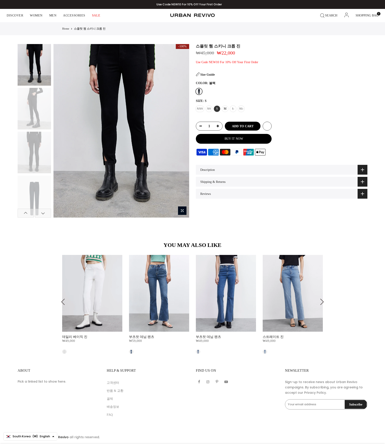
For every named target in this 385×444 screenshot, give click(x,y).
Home (65, 28)
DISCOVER (15, 15)
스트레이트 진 (273, 337)
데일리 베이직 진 (74, 337)
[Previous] (60, 131)
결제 (110, 398)
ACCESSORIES (74, 15)
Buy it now (234, 138)
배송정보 (113, 406)
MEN (53, 15)
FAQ (110, 414)
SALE (96, 15)
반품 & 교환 (115, 390)
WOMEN (36, 15)
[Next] (181, 131)
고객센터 (113, 382)
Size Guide (207, 74)
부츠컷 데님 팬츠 (141, 337)
